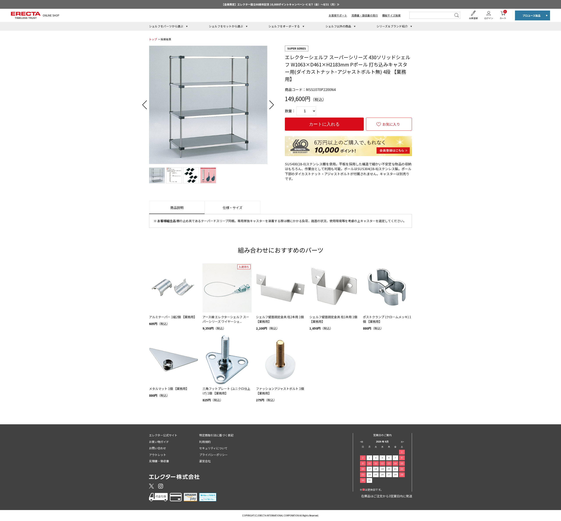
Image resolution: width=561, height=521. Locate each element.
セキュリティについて (213, 448)
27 (389, 474)
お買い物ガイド (159, 442)
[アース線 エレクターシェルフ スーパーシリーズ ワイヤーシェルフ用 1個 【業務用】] (227, 287)
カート (503, 15)
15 (402, 463)
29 (402, 474)
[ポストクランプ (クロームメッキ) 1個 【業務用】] (387, 287)
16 (363, 469)
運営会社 (205, 461)
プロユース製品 (531, 15)
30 (363, 480)
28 (395, 474)
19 (382, 469)
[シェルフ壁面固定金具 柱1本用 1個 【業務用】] (334, 287)
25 (376, 474)
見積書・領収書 (159, 461)
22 (402, 469)
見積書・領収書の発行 (365, 15)
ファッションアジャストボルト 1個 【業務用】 (280, 390)
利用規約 (205, 442)
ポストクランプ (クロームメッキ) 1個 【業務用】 (387, 319)
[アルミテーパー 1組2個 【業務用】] (173, 287)
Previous (144, 104)
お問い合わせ (157, 448)
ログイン (488, 18)
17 (369, 469)
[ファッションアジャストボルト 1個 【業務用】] (280, 359)
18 (376, 469)
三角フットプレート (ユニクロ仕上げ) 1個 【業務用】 (226, 390)
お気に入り (391, 124)
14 (395, 463)
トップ (153, 39)
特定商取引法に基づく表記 (216, 435)
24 (369, 474)
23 (363, 474)
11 (376, 463)
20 (389, 469)
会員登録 (473, 18)
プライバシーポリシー (213, 455)
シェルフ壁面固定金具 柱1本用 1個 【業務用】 (333, 319)
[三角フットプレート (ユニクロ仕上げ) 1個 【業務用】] (227, 359)
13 (389, 463)
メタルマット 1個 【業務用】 (169, 388)
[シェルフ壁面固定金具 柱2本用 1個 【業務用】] (280, 287)
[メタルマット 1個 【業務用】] (173, 359)
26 (382, 474)
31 (369, 480)
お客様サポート (338, 15)
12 (382, 463)
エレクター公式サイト (163, 435)
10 (369, 463)
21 (395, 469)
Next (271, 104)
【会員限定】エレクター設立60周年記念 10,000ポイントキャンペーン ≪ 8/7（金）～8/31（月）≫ (280, 4)
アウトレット (157, 455)
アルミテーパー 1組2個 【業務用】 (173, 317)
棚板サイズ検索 (391, 15)
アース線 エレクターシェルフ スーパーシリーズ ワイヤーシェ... (225, 319)
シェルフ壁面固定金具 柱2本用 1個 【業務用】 (280, 319)
